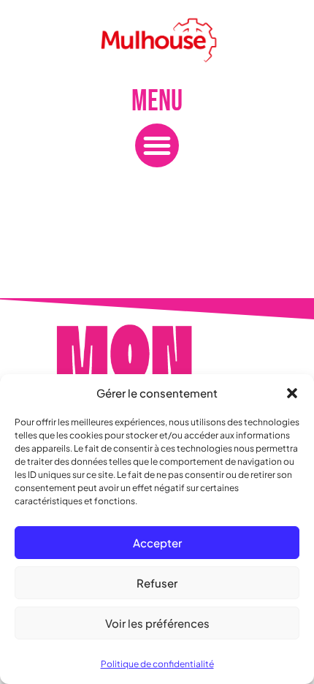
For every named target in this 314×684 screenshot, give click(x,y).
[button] (292, 393)
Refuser (157, 583)
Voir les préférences (157, 623)
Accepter (157, 543)
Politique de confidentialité (157, 663)
